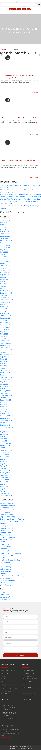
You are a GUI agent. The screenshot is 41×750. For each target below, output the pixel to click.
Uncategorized (5, 571)
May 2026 (3, 227)
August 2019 (4, 402)
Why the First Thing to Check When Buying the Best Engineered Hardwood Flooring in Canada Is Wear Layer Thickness (20, 201)
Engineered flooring (7, 517)
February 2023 (5, 316)
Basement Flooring (7, 505)
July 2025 (3, 250)
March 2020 (4, 388)
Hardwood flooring (29, 670)
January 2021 (5, 372)
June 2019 (4, 407)
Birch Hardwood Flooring (9, 510)
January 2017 (5, 473)
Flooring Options (6, 530)
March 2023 (4, 313)
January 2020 (5, 391)
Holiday (3, 542)
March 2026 (4, 231)
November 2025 (6, 240)
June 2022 (4, 334)
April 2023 (3, 311)
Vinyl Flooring (5, 578)
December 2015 (6, 495)
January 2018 (5, 445)
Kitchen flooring (6, 546)
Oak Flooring (5, 562)
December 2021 (6, 347)
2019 (10, 50)
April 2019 (3, 411)
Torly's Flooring (5, 569)
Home (3, 50)
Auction (23, 9)
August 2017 (4, 457)
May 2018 (3, 436)
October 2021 (5, 352)
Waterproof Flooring (7, 580)
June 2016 (4, 486)
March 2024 (4, 286)
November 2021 (6, 350)
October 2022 (5, 325)
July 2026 (3, 222)
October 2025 (5, 243)
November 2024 (6, 268)
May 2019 (3, 409)
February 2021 (5, 370)
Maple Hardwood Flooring (10, 560)
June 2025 (4, 252)
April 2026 (4, 229)
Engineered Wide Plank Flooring (12, 521)
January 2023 (5, 318)
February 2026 (5, 234)
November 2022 (6, 322)
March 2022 (4, 341)
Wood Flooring (5, 585)
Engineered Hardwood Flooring (12, 519)
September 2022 (6, 327)
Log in (2, 592)
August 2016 (4, 482)
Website (3, 583)
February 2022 (5, 343)
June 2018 (4, 434)
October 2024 (5, 270)
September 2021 (6, 354)
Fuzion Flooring (6, 535)
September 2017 (6, 454)
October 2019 (5, 398)
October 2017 (5, 452)
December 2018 (6, 420)
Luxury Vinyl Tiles (6, 555)
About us (4, 673)
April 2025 (3, 256)
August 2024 (5, 275)
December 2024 (6, 266)
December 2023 (6, 293)
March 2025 (4, 259)
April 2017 (3, 466)
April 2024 (4, 284)
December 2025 (6, 238)
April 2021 (3, 366)
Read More (34, 92)
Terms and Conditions (8, 688)
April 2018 (3, 438)
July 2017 (3, 459)
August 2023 (5, 302)
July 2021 (3, 359)
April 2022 (3, 338)
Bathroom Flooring (7, 507)
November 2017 (6, 450)
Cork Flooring (5, 512)
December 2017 (6, 448)
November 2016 (6, 477)
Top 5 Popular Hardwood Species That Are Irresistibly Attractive (17, 76)
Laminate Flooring (7, 548)
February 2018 (5, 443)
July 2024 (3, 277)
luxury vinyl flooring (7, 551)
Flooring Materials (7, 528)
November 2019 (6, 395)
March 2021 (4, 368)
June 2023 (4, 306)
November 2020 (6, 377)
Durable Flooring (6, 514)
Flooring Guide (5, 526)
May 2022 (3, 336)
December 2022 (6, 320)
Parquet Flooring (6, 564)
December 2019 (6, 393)
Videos (3, 678)
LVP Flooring (5, 558)
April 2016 (3, 491)
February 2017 (5, 470)
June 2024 (4, 279)
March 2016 (4, 493)
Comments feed (6, 597)
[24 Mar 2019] (20, 54)
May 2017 (3, 464)
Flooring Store (5, 532)
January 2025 (5, 263)
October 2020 (5, 379)
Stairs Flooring (5, 567)
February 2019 (5, 416)
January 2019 (5, 418)
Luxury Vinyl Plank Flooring (10, 553)
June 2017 (4, 461)
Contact (28, 9)
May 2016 (3, 489)
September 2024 (6, 272)
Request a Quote (12, 9)
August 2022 (5, 329)
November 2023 (6, 295)
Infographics (5, 544)
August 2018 (4, 429)
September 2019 (6, 400)
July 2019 (3, 404)
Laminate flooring (28, 673)
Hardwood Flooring (7, 537)
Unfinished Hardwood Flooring (12, 576)
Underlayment (5, 573)
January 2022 (5, 345)
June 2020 (4, 384)
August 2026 (5, 220)
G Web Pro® (28, 748)
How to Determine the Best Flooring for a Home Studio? (20, 161)
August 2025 (5, 247)
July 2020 (3, 382)
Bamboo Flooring (6, 503)
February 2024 (5, 288)
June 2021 (4, 361)
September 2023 (6, 300)
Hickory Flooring (6, 539)
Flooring (3, 523)
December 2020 (6, 375)
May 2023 (3, 309)
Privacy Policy (6, 691)
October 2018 (5, 425)
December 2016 (6, 475)
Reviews (18, 9)
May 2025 (3, 254)
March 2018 (4, 441)
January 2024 (5, 291)
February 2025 (5, 261)
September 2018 (6, 427)
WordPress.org (5, 599)
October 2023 (5, 297)
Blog (3, 681)
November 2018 (6, 423)
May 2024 (3, 281)
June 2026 (4, 225)
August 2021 (4, 357)
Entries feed (4, 595)
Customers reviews (8, 670)
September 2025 (6, 245)
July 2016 (3, 484)
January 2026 (5, 236)
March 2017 (4, 468)
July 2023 (3, 304)
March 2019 (4, 413)
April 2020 (4, 386)
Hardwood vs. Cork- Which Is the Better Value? (19, 118)
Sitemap (4, 693)
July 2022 (3, 332)
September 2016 (6, 479)
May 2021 (3, 363)
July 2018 (3, 432)
